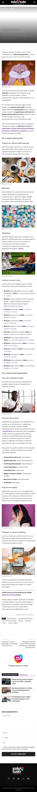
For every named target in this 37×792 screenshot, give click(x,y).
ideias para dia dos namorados (25, 618)
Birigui (6, 8)
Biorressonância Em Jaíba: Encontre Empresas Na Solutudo (22, 690)
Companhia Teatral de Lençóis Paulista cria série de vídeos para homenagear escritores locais (27, 644)
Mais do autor (23, 674)
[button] (3, 2)
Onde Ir (13, 29)
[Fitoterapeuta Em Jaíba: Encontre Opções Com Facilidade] (6, 699)
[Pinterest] (17, 46)
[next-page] (6, 706)
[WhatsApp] (21, 46)
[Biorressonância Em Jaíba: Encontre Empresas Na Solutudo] (6, 690)
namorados (28, 620)
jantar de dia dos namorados (9, 620)
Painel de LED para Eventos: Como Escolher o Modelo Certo (22, 681)
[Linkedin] (18, 778)
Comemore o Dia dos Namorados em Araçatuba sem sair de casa (10, 643)
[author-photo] (18, 663)
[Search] (34, 2)
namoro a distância (13, 623)
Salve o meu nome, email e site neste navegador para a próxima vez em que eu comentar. (18, 748)
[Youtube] (28, 778)
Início (2, 8)
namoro (4, 623)
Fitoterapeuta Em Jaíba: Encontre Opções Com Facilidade (21, 699)
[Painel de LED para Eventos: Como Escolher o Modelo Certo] (6, 681)
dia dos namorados (11, 618)
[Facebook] (9, 46)
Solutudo (18, 29)
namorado (20, 620)
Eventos (12, 8)
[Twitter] (13, 46)
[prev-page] (3, 706)
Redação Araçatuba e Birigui (18, 666)
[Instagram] (13, 778)
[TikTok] (23, 778)
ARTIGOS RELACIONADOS (10, 674)
